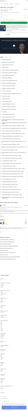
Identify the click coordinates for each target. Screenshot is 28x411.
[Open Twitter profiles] (2, 398)
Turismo (1, 342)
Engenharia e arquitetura (4, 315)
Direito (1, 322)
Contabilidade (2, 334)
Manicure (2, 357)
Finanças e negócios (3, 333)
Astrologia (2, 284)
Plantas (1, 371)
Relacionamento (2, 375)
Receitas (2, 302)
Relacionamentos (3, 374)
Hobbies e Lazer (3, 341)
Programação (2, 388)
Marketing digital (3, 350)
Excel (1, 387)
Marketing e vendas (3, 349)
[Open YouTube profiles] (5, 398)
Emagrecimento (2, 379)
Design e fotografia (3, 305)
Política (1, 329)
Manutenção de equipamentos (5, 345)
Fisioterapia (2, 381)
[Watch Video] (14, 46)
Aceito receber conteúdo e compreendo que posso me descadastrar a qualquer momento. (8, 19)
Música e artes (2, 362)
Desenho (2, 364)
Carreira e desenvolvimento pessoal (5, 290)
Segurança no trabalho (3, 317)
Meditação (2, 286)
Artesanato (2, 363)
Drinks (1, 300)
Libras (1, 327)
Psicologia (2, 330)
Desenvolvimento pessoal (4, 293)
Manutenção (2, 346)
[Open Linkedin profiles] (4, 398)
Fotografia (2, 307)
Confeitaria (2, 299)
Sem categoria (2, 392)
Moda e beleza (2, 353)
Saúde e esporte (3, 378)
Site (1, 389)
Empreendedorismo (3, 335)
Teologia (2, 287)
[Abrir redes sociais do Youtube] (26, 205)
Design (1, 306)
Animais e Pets (3, 278)
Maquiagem (2, 358)
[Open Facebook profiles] (1, 398)
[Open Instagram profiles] (7, 398)
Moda (1, 359)
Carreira (1, 291)
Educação (2, 323)
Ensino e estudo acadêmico (4, 320)
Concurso (2, 321)
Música (1, 365)
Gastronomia (2, 301)
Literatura (2, 328)
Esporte (1, 380)
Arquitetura (2, 316)
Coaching (2, 292)
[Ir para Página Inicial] (3, 1)
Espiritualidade (2, 285)
